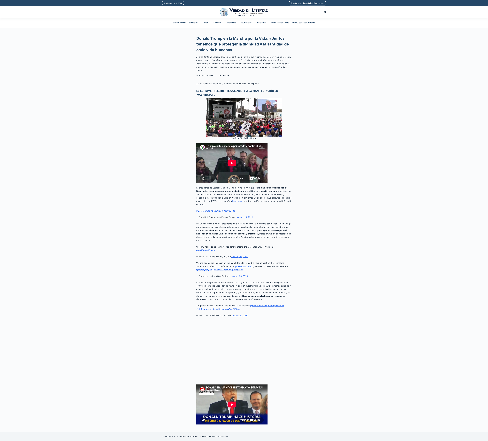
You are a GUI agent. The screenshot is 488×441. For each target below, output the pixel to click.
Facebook (237, 201)
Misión (205, 23)
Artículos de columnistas (303, 23)
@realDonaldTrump (205, 250)
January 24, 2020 (244, 217)
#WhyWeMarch (276, 305)
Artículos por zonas (280, 23)
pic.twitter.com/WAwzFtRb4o (226, 309)
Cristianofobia (179, 23)
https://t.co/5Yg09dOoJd (223, 211)
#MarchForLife (203, 211)
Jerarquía (193, 23)
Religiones (261, 23)
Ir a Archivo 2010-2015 (173, 3)
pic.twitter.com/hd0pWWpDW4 (228, 269)
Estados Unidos (222, 76)
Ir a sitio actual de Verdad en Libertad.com (307, 3)
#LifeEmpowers (203, 309)
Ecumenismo (246, 23)
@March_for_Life (204, 269)
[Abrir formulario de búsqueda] (325, 12)
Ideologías (231, 23)
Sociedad (218, 23)
